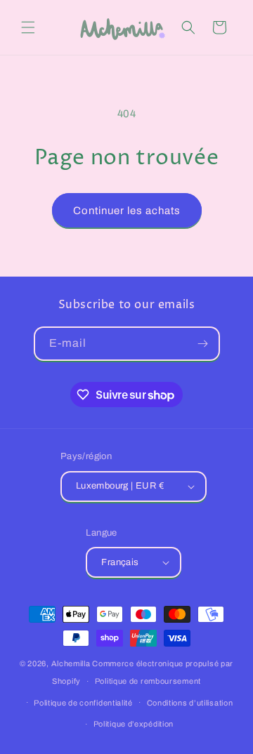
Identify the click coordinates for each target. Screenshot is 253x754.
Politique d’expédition (133, 724)
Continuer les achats (127, 210)
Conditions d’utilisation (190, 703)
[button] (28, 27)
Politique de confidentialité (83, 703)
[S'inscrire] (203, 343)
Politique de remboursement (148, 681)
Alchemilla (71, 663)
